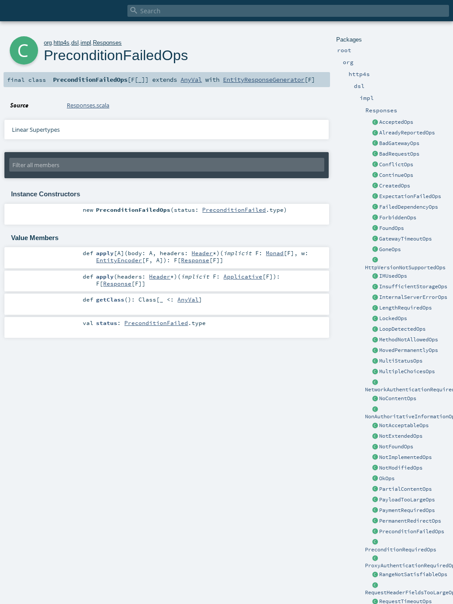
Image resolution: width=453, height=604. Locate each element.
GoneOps (390, 249)
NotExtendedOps (400, 436)
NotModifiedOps (400, 468)
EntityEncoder (119, 260)
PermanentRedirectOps (410, 521)
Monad (275, 252)
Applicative (242, 276)
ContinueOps (396, 175)
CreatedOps (394, 186)
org (48, 42)
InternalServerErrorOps (413, 297)
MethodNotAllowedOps (408, 339)
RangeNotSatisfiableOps (413, 574)
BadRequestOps (399, 154)
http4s (61, 42)
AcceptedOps (396, 122)
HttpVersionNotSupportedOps (405, 267)
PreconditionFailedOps (411, 531)
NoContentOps (397, 398)
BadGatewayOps (399, 143)
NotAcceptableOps (404, 425)
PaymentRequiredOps (407, 510)
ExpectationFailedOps (410, 196)
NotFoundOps (396, 446)
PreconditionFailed (234, 209)
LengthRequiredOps (405, 308)
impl (86, 42)
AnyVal (191, 80)
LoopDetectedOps (402, 329)
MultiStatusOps (400, 361)
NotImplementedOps (405, 457)
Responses (107, 42)
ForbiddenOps (397, 217)
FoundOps (391, 228)
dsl (75, 42)
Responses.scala (88, 105)
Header (202, 252)
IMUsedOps (393, 276)
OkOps (387, 478)
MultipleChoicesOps (407, 371)
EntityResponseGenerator (263, 80)
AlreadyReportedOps (407, 133)
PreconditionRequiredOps (400, 550)
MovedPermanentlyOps (408, 350)
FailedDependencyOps (408, 207)
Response (195, 260)
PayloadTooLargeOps (407, 500)
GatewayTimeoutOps (405, 239)
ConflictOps (396, 164)
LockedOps (393, 318)
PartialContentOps (405, 489)
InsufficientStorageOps (413, 286)
